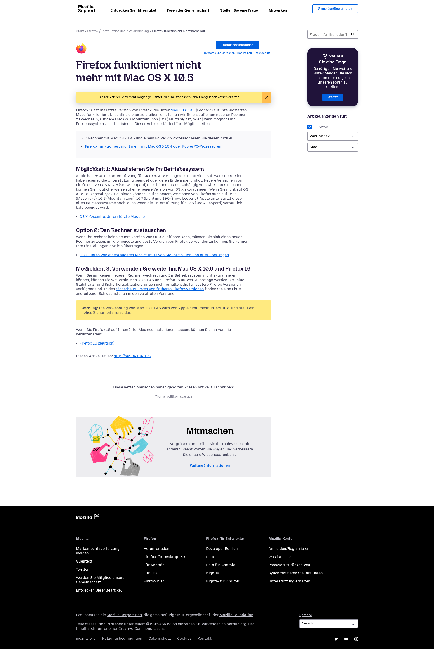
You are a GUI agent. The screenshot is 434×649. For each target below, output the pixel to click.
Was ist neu (244, 53)
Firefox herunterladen (237, 45)
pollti (170, 396)
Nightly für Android (223, 581)
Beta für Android (220, 565)
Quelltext (84, 561)
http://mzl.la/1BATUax (132, 356)
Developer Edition (222, 548)
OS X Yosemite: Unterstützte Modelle (112, 216)
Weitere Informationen (210, 465)
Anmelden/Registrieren (335, 9)
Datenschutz (262, 53)
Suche (353, 34)
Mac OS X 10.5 (182, 110)
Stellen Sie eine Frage (239, 10)
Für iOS (150, 573)
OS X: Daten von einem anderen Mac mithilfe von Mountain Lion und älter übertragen (154, 255)
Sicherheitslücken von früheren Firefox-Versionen (160, 289)
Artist (179, 396)
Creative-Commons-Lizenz (141, 628)
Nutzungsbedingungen (122, 638)
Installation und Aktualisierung (125, 31)
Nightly (212, 573)
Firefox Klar (154, 581)
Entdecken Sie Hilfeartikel (133, 10)
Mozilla (87, 517)
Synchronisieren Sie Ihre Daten (296, 573)
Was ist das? (280, 557)
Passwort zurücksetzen (289, 565)
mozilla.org (86, 638)
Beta (210, 557)
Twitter (82, 569)
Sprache (305, 615)
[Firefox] (81, 49)
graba (188, 396)
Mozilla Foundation (236, 615)
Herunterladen (156, 548)
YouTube (346, 639)
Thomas (160, 396)
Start (80, 31)
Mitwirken (278, 10)
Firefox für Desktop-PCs (165, 557)
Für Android (154, 565)
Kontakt (205, 638)
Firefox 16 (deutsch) (97, 343)
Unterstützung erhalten (289, 581)
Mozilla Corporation (124, 615)
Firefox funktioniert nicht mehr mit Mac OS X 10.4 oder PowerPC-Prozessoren (153, 146)
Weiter (333, 97)
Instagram (356, 639)
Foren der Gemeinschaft (188, 10)
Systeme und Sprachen (219, 53)
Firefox (92, 31)
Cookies (184, 638)
